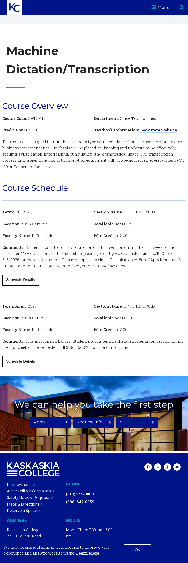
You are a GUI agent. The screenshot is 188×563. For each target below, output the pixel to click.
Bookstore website (158, 130)
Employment (19, 484)
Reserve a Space (22, 510)
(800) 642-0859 (80, 501)
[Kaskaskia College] (33, 469)
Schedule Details (20, 280)
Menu (163, 7)
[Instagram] (167, 467)
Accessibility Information (29, 491)
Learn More (87, 553)
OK (137, 550)
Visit (124, 421)
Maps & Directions (23, 504)
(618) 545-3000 (80, 494)
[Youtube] (177, 467)
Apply (39, 421)
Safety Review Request (28, 497)
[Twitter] (157, 467)
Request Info (89, 421)
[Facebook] (148, 467)
